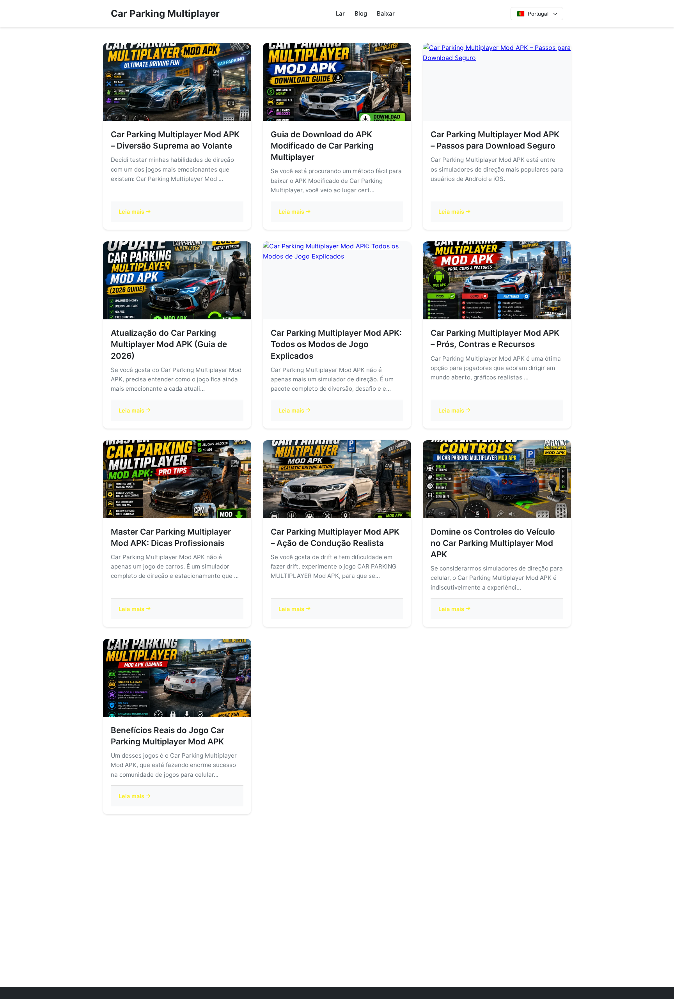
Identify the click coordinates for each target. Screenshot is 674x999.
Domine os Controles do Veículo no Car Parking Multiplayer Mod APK (493, 543)
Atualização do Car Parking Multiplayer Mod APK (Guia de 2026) (169, 344)
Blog (361, 13)
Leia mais (131, 211)
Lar (340, 13)
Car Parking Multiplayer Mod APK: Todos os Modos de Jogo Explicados (336, 344)
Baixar (386, 13)
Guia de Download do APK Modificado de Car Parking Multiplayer (322, 145)
